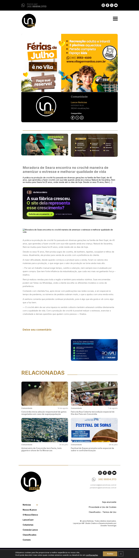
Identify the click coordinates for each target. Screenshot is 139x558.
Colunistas (28, 525)
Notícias (27, 505)
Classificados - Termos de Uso (102, 512)
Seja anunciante (109, 502)
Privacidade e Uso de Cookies (102, 507)
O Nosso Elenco (30, 515)
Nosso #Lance (30, 510)
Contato (27, 540)
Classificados (29, 535)
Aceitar (110, 553)
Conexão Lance (30, 530)
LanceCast (28, 520)
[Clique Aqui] (69, 63)
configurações (92, 555)
